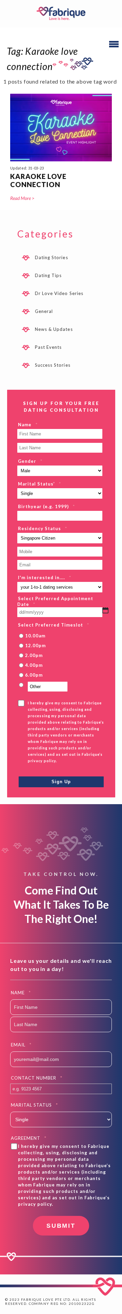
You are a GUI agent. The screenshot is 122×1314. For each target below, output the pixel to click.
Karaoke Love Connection (38, 180)
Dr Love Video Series (59, 293)
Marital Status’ (39, 483)
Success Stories (52, 365)
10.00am (35, 635)
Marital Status (34, 1105)
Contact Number (36, 1078)
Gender (30, 461)
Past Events (48, 347)
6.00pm (34, 675)
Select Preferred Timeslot (53, 625)
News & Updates (54, 329)
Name (28, 424)
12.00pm (35, 645)
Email (21, 1044)
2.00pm (34, 655)
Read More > (22, 198)
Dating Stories (51, 257)
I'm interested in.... (44, 577)
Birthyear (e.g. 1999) (46, 506)
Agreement (28, 1138)
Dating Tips (48, 275)
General (44, 311)
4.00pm (34, 665)
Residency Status (42, 528)
